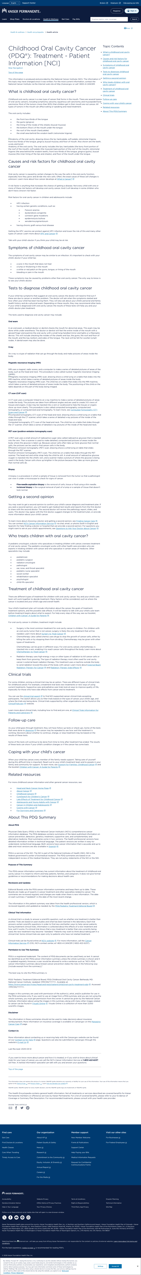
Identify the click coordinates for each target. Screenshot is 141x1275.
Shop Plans (14, 19)
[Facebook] (10, 1217)
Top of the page (15, 1069)
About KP (41, 1138)
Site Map (109, 1207)
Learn (4, 19)
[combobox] (109, 19)
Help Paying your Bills (80, 1152)
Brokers (102, 3)
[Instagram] (28, 1217)
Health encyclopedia (35, 32)
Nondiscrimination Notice (11, 1203)
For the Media (42, 1177)
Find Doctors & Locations (12, 1143)
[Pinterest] (22, 1217)
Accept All (115, 1266)
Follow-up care (110, 99)
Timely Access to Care (11, 1157)
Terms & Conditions (78, 1199)
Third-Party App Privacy (80, 1207)
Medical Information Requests (83, 1157)
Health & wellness (17, 32)
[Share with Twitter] (22, 1108)
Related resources (111, 107)
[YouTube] (16, 1217)
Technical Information (114, 1203)
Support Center (29, 3)
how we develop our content (56, 1083)
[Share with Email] (10, 1108)
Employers (114, 3)
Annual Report (43, 1167)
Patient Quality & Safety (46, 1143)
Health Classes (8, 1147)
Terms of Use (21, 1083)
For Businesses (112, 1138)
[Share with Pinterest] (28, 1108)
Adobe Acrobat (27, 1248)
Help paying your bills (131, 3)
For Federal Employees (115, 1143)
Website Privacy (42, 1199)
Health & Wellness (50, 19)
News (39, 1147)
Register (117, 11)
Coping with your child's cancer (117, 103)
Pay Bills (76, 19)
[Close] (137, 1266)
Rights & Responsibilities (80, 1203)
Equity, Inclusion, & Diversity (48, 1162)
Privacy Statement (17, 1273)
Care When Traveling (10, 1152)
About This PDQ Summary (115, 111)
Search (134, 19)
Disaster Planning (112, 1199)
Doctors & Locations (31, 19)
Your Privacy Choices (44, 1207)
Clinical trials (108, 95)
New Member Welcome (80, 1138)
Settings (100, 1266)
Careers (40, 1172)
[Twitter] (4, 1217)
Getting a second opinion (114, 78)
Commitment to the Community (49, 1157)
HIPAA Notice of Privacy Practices (49, 1203)
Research (40, 1152)
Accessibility (6, 1199)
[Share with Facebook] (16, 1108)
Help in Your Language (10, 1207)
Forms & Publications (80, 1143)
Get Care (65, 19)
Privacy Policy (35, 1083)
